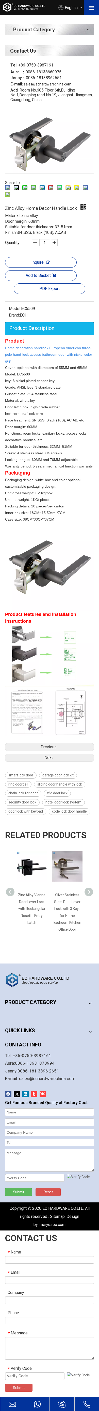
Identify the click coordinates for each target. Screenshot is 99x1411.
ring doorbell (18, 784)
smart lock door (20, 775)
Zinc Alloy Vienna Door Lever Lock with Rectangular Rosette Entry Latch (31, 909)
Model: (15, 308)
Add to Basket (38, 275)
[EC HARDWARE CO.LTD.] (40, 980)
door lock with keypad (25, 811)
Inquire (37, 262)
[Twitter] (17, 1094)
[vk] (43, 1094)
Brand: (14, 315)
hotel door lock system (63, 802)
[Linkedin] (25, 1094)
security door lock (22, 802)
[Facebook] (8, 1094)
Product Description (31, 328)
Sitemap (57, 1216)
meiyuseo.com (52, 1224)
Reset (48, 1192)
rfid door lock (57, 793)
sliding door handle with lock (59, 784)
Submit (18, 1192)
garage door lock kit (58, 775)
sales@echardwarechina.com (47, 1078)
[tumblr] (34, 1094)
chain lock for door (23, 793)
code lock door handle (69, 811)
